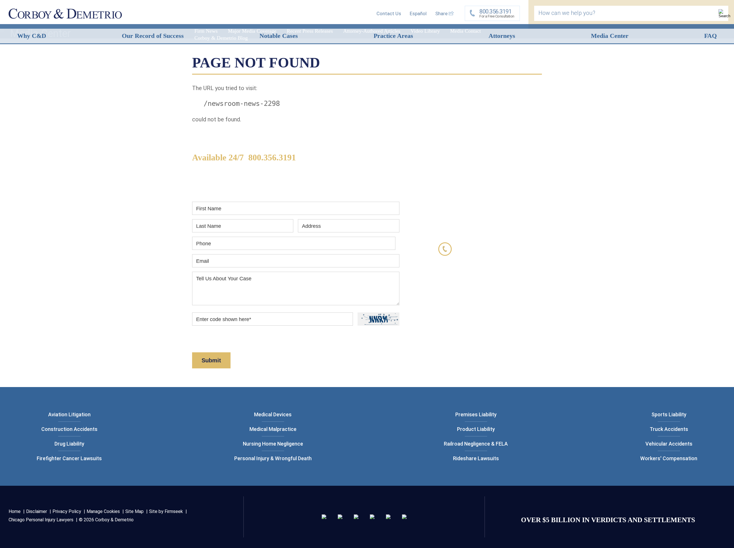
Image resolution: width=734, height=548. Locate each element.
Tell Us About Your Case (223, 278)
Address (311, 226)
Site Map (134, 511)
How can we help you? (566, 12)
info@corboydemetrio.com (497, 295)
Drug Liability (69, 444)
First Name (208, 208)
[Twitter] (356, 517)
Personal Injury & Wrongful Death (273, 458)
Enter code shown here (223, 319)
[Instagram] (372, 517)
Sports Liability (668, 414)
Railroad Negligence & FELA (476, 444)
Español (418, 13)
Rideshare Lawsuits (476, 458)
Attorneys (502, 35)
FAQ (710, 35)
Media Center (609, 35)
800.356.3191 (272, 157)
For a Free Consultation (496, 13)
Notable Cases (278, 35)
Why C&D (31, 35)
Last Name (208, 226)
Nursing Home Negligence (273, 444)
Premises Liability (476, 414)
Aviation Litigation (69, 414)
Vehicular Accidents (668, 444)
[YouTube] (404, 517)
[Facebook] (388, 517)
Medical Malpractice (272, 429)
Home (15, 511)
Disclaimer (229, 343)
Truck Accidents (669, 429)
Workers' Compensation (668, 458)
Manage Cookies (103, 511)
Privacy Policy (66, 511)
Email (202, 261)
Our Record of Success (153, 35)
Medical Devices (273, 414)
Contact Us (388, 13)
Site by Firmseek (166, 511)
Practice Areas (393, 35)
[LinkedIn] (340, 517)
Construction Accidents (69, 429)
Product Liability (476, 429)
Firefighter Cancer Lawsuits (69, 458)
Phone (203, 243)
